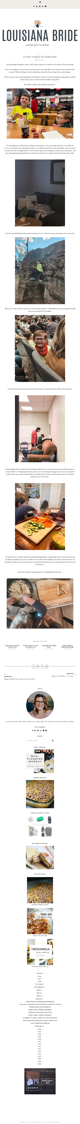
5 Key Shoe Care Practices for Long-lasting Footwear (40, 1004)
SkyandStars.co (55, 1122)
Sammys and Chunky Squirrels (40, 1009)
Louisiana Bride (35, 1122)
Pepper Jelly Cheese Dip (40, 935)
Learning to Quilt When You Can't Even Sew (40, 1018)
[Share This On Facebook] (33, 666)
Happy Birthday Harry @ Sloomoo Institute (40, 1020)
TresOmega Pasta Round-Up (40, 966)
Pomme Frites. (42, 557)
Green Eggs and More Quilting (40, 1012)
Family (40, 54)
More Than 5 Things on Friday (40, 1015)
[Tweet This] (38, 666)
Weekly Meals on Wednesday (40, 1007)
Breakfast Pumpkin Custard (40, 904)
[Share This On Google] (47, 666)
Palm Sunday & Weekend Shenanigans (40, 1001)
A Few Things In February (40, 1023)
